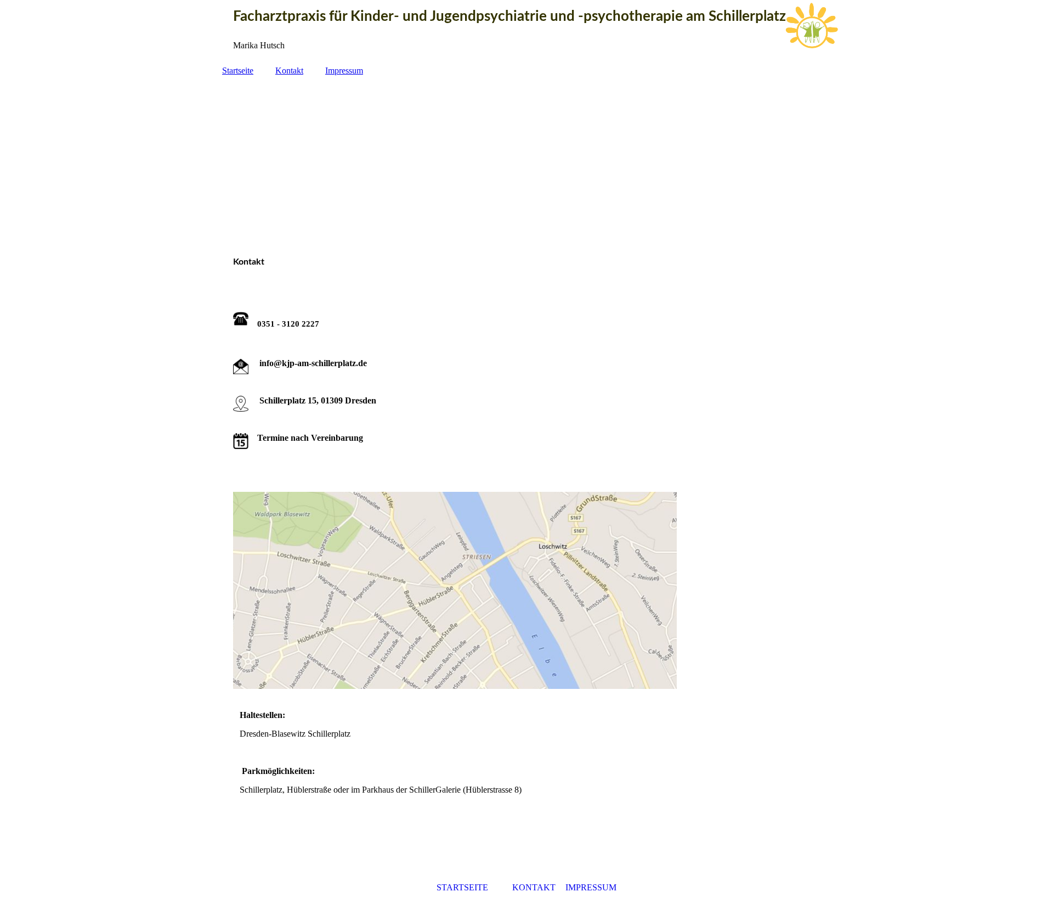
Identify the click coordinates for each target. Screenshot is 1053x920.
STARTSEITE (462, 887)
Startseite (237, 70)
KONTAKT (534, 887)
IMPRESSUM (590, 887)
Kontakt (289, 70)
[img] (526, 160)
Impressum (344, 70)
